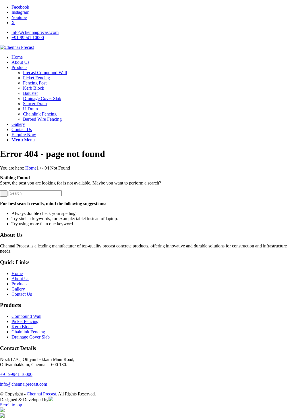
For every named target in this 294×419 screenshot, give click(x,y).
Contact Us (21, 294)
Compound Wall (26, 316)
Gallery (18, 289)
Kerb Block (22, 326)
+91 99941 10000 (27, 37)
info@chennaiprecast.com (35, 32)
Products (19, 283)
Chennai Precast (41, 393)
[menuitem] (152, 32)
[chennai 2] (17, 47)
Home (17, 273)
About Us (20, 278)
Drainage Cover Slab (30, 337)
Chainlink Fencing (28, 331)
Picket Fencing (24, 321)
